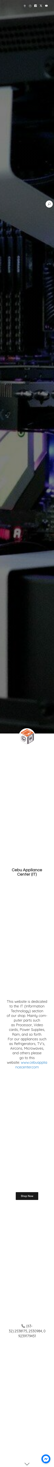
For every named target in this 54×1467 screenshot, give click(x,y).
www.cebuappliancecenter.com (31, 1064)
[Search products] (49, 204)
